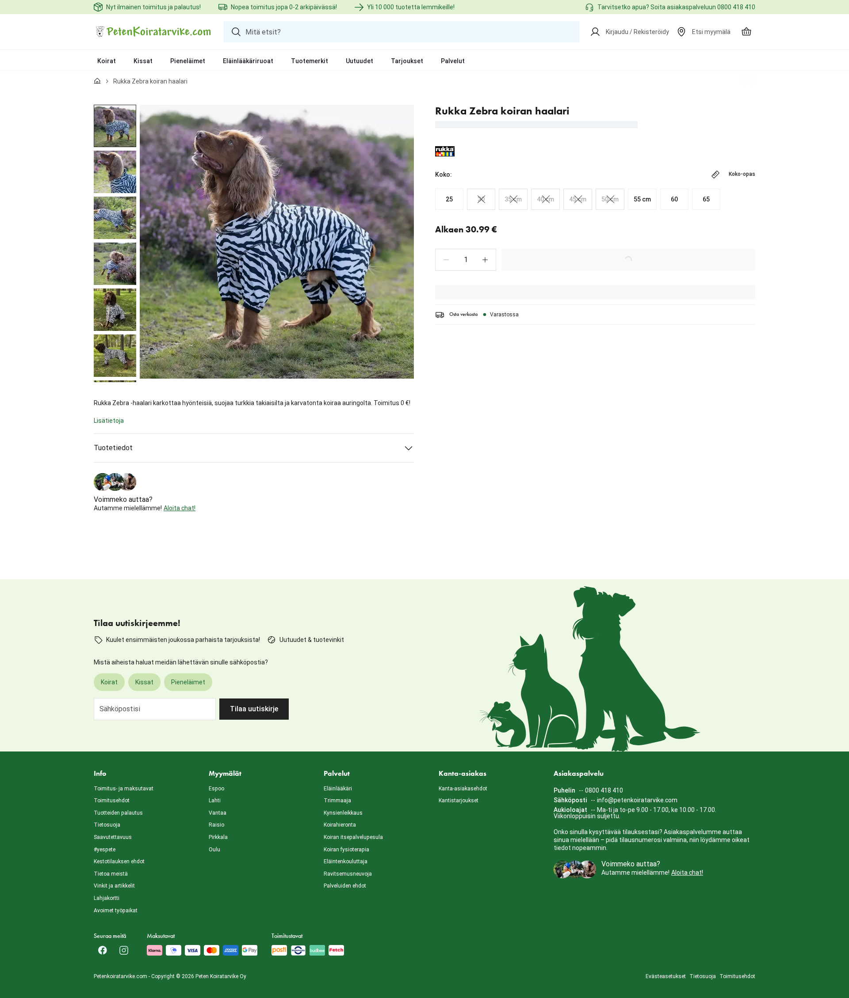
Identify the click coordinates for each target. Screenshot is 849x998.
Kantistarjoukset (458, 800)
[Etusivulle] (97, 81)
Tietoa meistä (111, 874)
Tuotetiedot (113, 448)
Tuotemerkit (309, 61)
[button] (446, 259)
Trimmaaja (337, 800)
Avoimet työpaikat (116, 910)
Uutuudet (359, 61)
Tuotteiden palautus (118, 813)
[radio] (449, 199)
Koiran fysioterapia (346, 849)
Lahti (215, 800)
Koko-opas (742, 174)
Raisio (216, 825)
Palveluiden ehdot (345, 886)
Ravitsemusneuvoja (348, 874)
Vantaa (217, 813)
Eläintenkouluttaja (345, 861)
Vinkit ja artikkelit (114, 886)
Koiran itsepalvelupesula (353, 837)
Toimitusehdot (112, 800)
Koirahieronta (340, 825)
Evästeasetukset (666, 976)
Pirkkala (218, 837)
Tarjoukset (407, 61)
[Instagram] (124, 950)
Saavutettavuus (113, 837)
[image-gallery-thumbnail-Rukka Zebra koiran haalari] (115, 126)
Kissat (143, 61)
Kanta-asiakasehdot (463, 788)
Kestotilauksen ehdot (119, 861)
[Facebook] (102, 950)
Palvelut (453, 61)
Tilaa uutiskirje (254, 709)
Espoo (216, 788)
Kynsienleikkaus (343, 813)
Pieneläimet (187, 61)
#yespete (104, 849)
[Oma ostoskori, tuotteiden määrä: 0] (746, 32)
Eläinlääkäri (338, 788)
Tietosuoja (107, 825)
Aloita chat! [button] (179, 508)
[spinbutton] (465, 259)
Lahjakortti (106, 898)
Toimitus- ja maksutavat (123, 788)
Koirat (106, 61)
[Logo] (153, 32)
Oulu (214, 849)
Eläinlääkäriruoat (248, 61)
